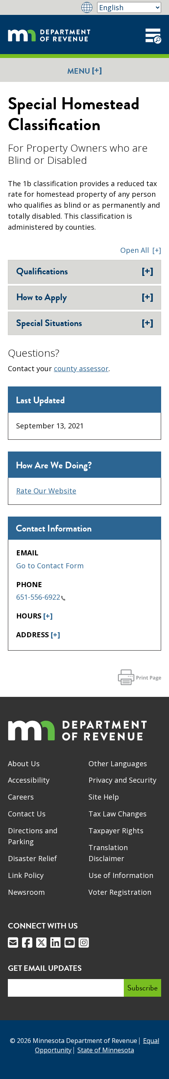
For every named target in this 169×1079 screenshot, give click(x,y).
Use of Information (120, 875)
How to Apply (84, 297)
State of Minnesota (105, 1050)
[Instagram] (84, 942)
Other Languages (117, 763)
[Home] (49, 34)
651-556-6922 (38, 597)
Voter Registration (119, 892)
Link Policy (26, 875)
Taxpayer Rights (115, 830)
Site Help (103, 797)
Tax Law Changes (117, 813)
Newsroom (26, 892)
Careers (21, 797)
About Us (24, 763)
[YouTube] (69, 942)
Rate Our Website (46, 490)
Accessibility (29, 780)
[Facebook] (27, 942)
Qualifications (84, 271)
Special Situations (84, 323)
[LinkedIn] (55, 942)
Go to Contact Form (50, 565)
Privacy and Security (122, 780)
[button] (140, 250)
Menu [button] (84, 71)
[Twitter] (41, 942)
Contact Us (27, 813)
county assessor (81, 368)
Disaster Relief (32, 858)
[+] (48, 615)
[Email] (13, 942)
